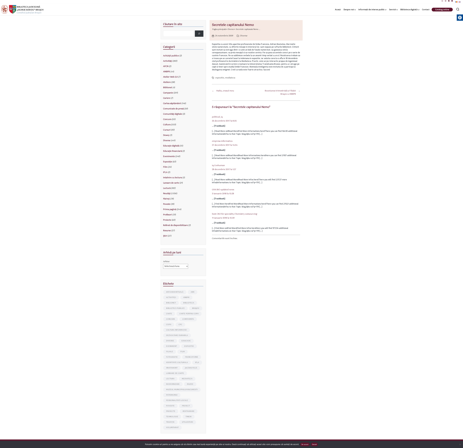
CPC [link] (180, 324)
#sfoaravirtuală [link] (174, 292)
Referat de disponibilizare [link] (175, 225)
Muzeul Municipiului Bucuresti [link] (182, 389)
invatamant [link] (172, 368)
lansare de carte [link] (175, 373)
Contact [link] (425, 9)
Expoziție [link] (167, 161)
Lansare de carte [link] (171, 183)
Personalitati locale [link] (177, 400)
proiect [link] (186, 406)
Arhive (166, 261)
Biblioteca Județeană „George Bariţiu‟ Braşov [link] (30, 8)
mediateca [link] (230, 77)
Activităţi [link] (167, 61)
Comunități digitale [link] (172, 114)
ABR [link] (192, 292)
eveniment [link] (171, 346)
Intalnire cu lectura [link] (172, 177)
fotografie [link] (172, 357)
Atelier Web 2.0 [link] (170, 77)
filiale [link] (169, 351)
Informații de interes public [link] (371, 9)
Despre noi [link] (349, 9)
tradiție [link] (170, 422)
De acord (304, 444)
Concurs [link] (167, 119)
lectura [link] (170, 379)
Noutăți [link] (167, 193)
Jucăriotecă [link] (191, 368)
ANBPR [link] (166, 71)
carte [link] (169, 314)
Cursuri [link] (167, 130)
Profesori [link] (167, 214)
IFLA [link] (165, 172)
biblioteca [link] (188, 303)
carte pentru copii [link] (189, 314)
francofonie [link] (191, 357)
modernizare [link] (173, 384)
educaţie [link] (186, 341)
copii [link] (168, 324)
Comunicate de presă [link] (173, 108)
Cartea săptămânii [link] (172, 103)
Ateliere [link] (167, 82)
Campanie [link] (168, 93)
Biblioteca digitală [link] (409, 9)
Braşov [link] (195, 308)
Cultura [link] (167, 124)
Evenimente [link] (169, 156)
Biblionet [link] (167, 87)
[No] (460, 444)
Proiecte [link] (167, 220)
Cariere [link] (166, 98)
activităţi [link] (171, 297)
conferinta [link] (188, 319)
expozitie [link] (219, 77)
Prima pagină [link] (169, 209)
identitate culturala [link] (177, 362)
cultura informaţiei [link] (176, 330)
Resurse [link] (167, 230)
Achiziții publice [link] (171, 55)
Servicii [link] (392, 9)
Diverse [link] (243, 35)
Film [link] (165, 167)
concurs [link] (170, 319)
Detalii (314, 444)
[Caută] (199, 33)
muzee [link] (190, 384)
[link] (442, 1)
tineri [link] (189, 416)
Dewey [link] (166, 135)
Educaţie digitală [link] (171, 146)
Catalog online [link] (442, 9)
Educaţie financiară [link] (172, 151)
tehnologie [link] (172, 416)
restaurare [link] (188, 411)
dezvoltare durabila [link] (177, 335)
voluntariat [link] (172, 427)
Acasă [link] (338, 9)
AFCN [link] (165, 66)
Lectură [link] (167, 188)
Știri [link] (165, 236)
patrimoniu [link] (171, 395)
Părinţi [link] (166, 199)
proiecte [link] (170, 411)
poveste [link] (170, 406)
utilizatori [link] (187, 422)
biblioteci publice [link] (175, 308)
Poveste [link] (166, 204)
